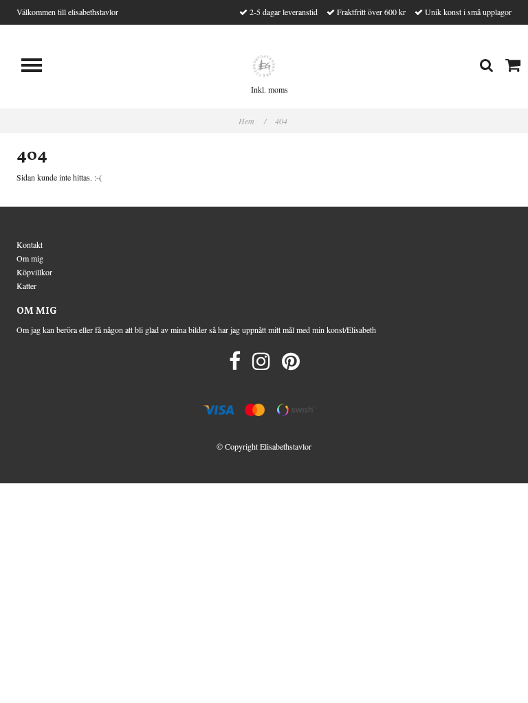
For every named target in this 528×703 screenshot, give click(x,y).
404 (282, 120)
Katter (26, 285)
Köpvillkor (34, 271)
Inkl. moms (269, 89)
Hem (252, 120)
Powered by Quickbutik (264, 458)
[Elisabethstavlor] (264, 64)
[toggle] (38, 67)
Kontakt (29, 244)
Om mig (29, 258)
